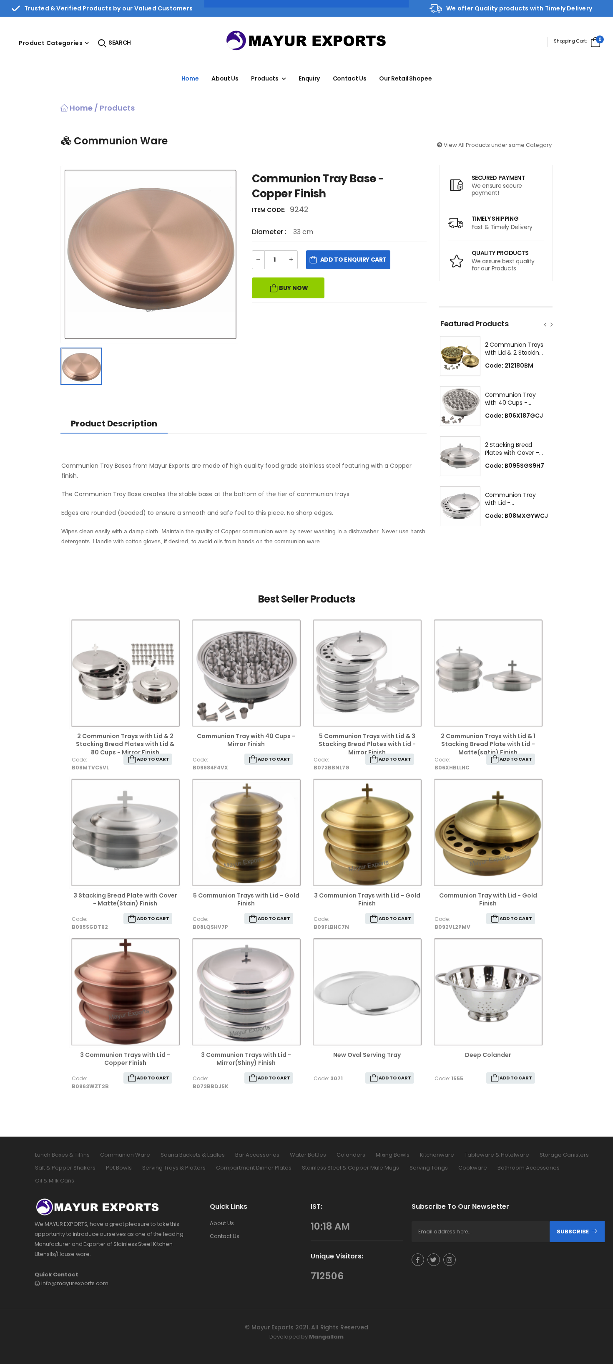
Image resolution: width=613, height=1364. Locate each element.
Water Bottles (308, 1155)
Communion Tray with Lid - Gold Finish (488, 899)
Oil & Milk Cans (54, 1181)
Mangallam (326, 1336)
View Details (125, 719)
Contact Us (350, 78)
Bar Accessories (257, 1155)
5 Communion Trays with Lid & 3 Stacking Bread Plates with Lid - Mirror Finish (367, 744)
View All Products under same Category (497, 145)
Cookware (472, 1168)
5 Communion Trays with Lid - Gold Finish (246, 899)
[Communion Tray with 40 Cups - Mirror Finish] (246, 673)
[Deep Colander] (488, 991)
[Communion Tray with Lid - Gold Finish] (488, 832)
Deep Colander (488, 1055)
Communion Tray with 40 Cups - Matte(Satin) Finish (512, 403)
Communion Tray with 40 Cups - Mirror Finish (246, 740)
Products (264, 78)
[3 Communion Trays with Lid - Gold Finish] (367, 832)
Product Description (114, 423)
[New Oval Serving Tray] (367, 991)
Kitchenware (437, 1155)
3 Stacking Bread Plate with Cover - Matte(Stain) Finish (125, 899)
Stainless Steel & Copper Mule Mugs (350, 1168)
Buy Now (293, 288)
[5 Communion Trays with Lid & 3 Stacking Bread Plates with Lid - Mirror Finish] (367, 673)
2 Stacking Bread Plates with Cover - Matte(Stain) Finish (512, 453)
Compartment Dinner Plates (253, 1168)
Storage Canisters (564, 1155)
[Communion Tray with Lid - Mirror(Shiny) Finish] (460, 506)
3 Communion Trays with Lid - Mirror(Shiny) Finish (246, 1059)
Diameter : (270, 232)
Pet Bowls (119, 1168)
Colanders (351, 1155)
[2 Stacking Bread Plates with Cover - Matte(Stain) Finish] (460, 456)
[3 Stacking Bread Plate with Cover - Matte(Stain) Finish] (125, 832)
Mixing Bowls (393, 1155)
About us (224, 78)
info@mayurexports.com (74, 1283)
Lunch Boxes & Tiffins (62, 1155)
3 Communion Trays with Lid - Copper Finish (125, 1059)
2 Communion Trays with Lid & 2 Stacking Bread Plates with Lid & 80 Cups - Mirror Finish (125, 744)
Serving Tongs (429, 1168)
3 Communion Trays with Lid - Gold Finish (367, 899)
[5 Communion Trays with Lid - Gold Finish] (246, 832)
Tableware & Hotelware (497, 1155)
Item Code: (270, 210)
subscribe (573, 1231)
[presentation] (545, 324)
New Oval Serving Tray (367, 1055)
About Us (222, 1223)
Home (190, 78)
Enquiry (309, 78)
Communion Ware (125, 1155)
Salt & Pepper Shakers (65, 1168)
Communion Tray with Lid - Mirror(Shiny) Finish (512, 503)
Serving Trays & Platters (174, 1168)
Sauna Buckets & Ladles (193, 1155)
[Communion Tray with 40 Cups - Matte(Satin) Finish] (460, 406)
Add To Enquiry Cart (353, 259)
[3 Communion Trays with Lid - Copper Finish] (125, 991)
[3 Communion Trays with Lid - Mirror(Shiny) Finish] (246, 991)
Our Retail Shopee (405, 78)
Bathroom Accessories (528, 1168)
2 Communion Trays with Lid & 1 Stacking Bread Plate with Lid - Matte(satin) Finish (488, 744)
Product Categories (51, 43)
